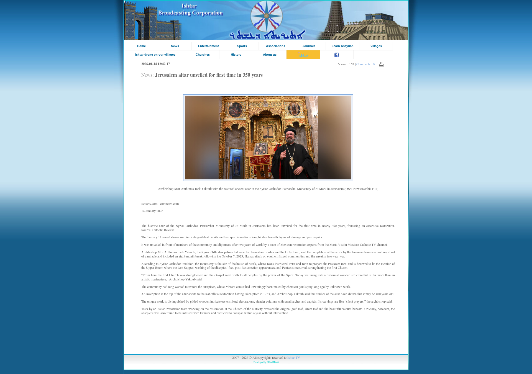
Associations (275, 46)
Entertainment (208, 46)
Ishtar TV (293, 357)
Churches (203, 54)
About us (270, 54)
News (175, 46)
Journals (309, 46)
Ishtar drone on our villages (155, 54)
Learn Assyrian (343, 46)
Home (141, 46)
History (236, 54)
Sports (242, 46)
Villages (376, 46)
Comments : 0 (365, 64)
